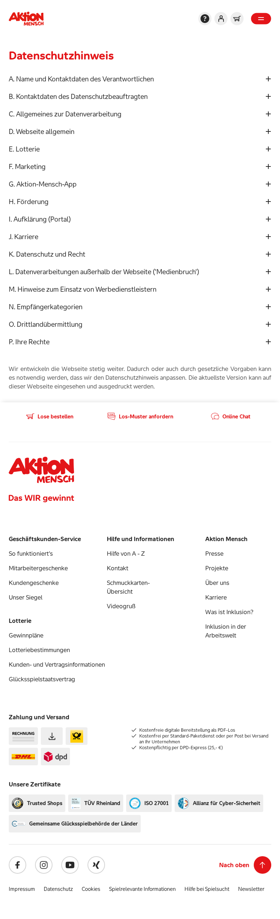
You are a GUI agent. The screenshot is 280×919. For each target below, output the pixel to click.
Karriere (216, 597)
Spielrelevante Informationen (142, 888)
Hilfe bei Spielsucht (206, 888)
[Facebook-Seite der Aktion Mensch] (17, 865)
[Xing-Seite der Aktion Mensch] (96, 865)
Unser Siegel (25, 597)
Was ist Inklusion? (229, 612)
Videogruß (121, 606)
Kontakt (117, 568)
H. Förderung (28, 201)
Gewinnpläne (26, 635)
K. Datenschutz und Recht (47, 254)
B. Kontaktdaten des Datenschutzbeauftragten (78, 96)
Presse (214, 554)
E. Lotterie (24, 149)
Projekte (216, 568)
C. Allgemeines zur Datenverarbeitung (65, 114)
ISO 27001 (156, 803)
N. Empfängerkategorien (45, 306)
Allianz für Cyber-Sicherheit (226, 803)
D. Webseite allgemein (41, 131)
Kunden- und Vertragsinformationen (57, 664)
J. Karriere (23, 236)
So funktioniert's (31, 554)
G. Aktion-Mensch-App (43, 184)
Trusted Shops (44, 803)
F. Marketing (27, 166)
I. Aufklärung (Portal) (40, 219)
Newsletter (251, 888)
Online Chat (236, 416)
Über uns (217, 583)
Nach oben (234, 865)
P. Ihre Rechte (29, 341)
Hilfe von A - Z (126, 554)
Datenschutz (58, 888)
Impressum (22, 888)
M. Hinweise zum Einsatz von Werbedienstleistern (82, 289)
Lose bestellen (55, 416)
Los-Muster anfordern (146, 416)
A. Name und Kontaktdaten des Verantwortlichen (81, 78)
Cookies (91, 888)
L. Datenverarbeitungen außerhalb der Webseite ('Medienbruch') (104, 271)
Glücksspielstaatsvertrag (42, 679)
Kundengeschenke (34, 583)
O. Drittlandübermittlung (45, 324)
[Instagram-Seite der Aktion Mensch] (43, 865)
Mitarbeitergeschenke (38, 568)
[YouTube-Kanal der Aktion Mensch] (70, 865)
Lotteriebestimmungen (39, 650)
